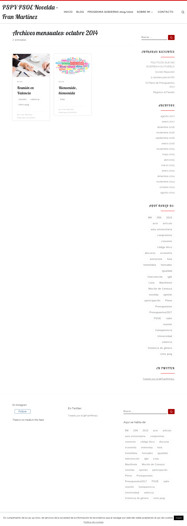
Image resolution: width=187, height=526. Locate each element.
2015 (169, 217)
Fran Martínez (26, 115)
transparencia (163, 330)
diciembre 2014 (166, 176)
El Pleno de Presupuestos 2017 (160, 84)
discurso (150, 253)
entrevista (156, 259)
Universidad (164, 336)
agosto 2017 (168, 116)
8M (150, 217)
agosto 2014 (167, 192)
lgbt (170, 276)
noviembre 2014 (165, 181)
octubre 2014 (167, 187)
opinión (167, 294)
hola (169, 259)
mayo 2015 (168, 154)
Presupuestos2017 (160, 312)
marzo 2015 (168, 165)
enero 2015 (168, 170)
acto (155, 223)
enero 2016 (168, 143)
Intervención (155, 276)
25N (159, 217)
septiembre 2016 (165, 137)
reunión (167, 324)
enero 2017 (168, 121)
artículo (167, 223)
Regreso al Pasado (164, 92)
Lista (152, 282)
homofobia (149, 264)
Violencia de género (160, 347)
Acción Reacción (165, 71)
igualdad (167, 270)
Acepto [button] (179, 518)
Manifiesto (165, 282)
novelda (154, 294)
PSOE (157, 318)
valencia (167, 341)
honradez (166, 264)
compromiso (164, 235)
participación (152, 300)
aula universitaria (161, 229)
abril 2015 (169, 159)
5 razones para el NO (163, 77)
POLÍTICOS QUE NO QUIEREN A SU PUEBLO (160, 64)
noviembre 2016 (165, 132)
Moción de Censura (160, 288)
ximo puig (166, 353)
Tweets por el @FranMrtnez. (159, 378)
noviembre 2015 (165, 148)
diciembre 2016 (166, 127)
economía (166, 253)
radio (169, 318)
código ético (164, 247)
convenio (166, 241)
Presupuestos (163, 306)
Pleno (168, 300)
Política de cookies (93, 522)
